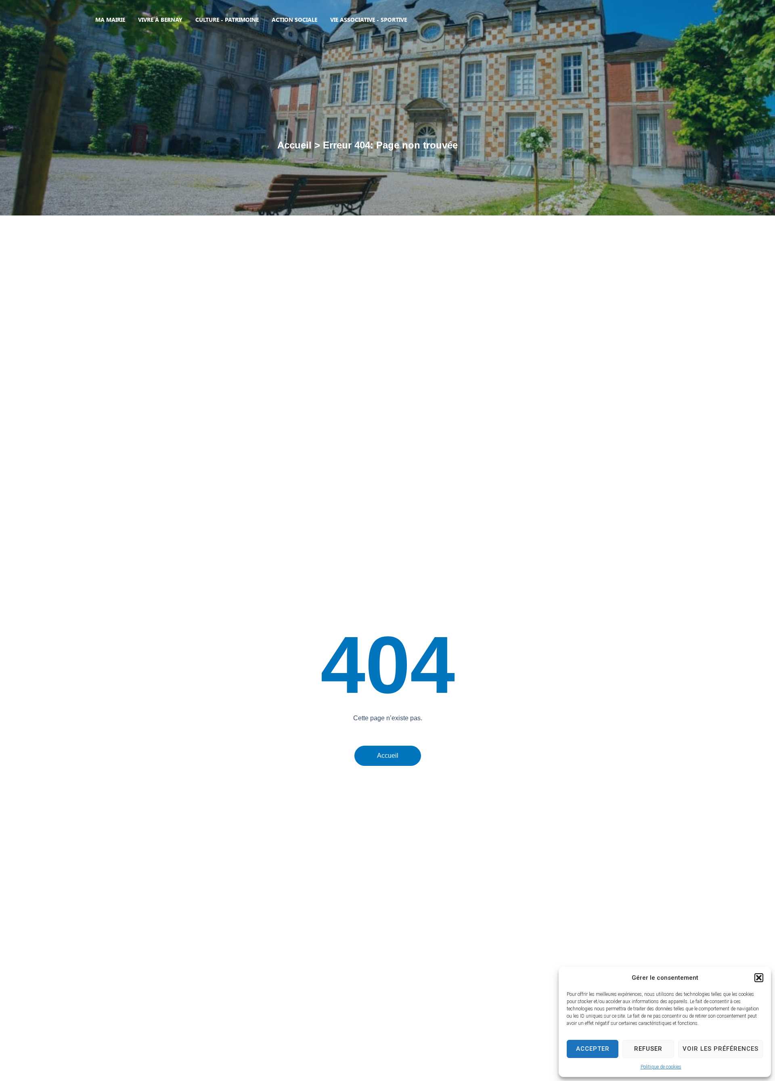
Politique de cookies (661, 1067)
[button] (759, 978)
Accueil (294, 145)
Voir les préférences (720, 1048)
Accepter (593, 1048)
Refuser (648, 1048)
